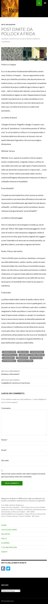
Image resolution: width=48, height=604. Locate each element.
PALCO (4, 538)
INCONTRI (5, 534)
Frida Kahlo (23, 352)
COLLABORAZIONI (9, 547)
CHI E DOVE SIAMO (9, 530)
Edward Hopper (9, 352)
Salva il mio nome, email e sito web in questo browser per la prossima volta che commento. (23, 475)
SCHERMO (5, 543)
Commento (6, 408)
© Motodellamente (7, 601)
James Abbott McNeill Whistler (32, 355)
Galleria (4, 39)
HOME (3, 525)
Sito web (5, 460)
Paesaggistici (22, 358)
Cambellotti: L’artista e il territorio (15, 381)
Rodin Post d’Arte (25, 361)
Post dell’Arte (36, 358)
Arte (3, 24)
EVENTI (4, 552)
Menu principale (45, 3)
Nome (4, 440)
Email (4, 450)
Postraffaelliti (9, 361)
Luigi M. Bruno (26, 39)
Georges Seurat (37, 352)
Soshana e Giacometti (10, 372)
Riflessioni (10, 24)
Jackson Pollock (10, 355)
